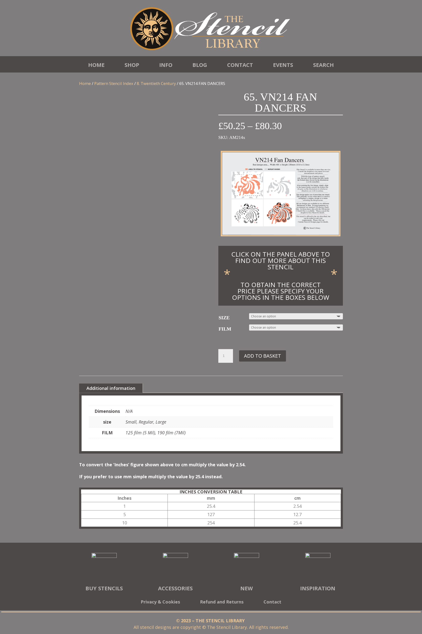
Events (283, 64)
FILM (225, 329)
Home (96, 64)
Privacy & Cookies (160, 602)
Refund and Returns (221, 602)
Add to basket (262, 356)
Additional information (110, 388)
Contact (240, 64)
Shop (132, 64)
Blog (199, 64)
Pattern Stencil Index (113, 83)
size (224, 317)
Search (323, 64)
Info (165, 64)
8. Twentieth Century (156, 83)
